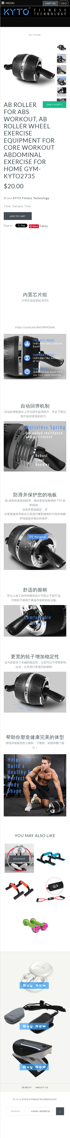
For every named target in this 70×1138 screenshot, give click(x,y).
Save (35, 226)
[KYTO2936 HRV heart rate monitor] (35, 1076)
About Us (42, 1087)
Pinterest (31, 22)
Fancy (44, 226)
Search (26, 1087)
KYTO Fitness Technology (31, 198)
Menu (10, 3)
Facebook (13, 22)
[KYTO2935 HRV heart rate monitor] (35, 1035)
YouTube (57, 22)
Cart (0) (50, 3)
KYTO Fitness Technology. (39, 1099)
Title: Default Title (17, 206)
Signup (15, 1111)
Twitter (22, 22)
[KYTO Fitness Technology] (35, 8)
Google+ (39, 22)
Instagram (48, 22)
